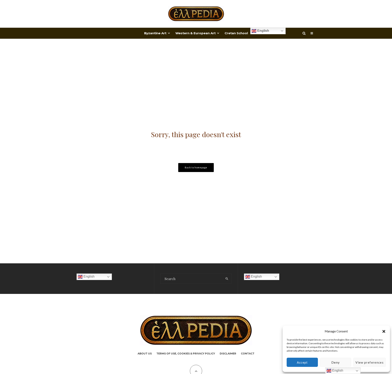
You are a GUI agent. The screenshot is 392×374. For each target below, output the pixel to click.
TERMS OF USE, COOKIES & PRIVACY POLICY (185, 353)
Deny (335, 362)
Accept (302, 362)
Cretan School (236, 33)
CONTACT (247, 353)
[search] (227, 279)
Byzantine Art (155, 33)
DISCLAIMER (228, 353)
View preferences (369, 362)
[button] (384, 331)
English (262, 30)
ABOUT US (145, 353)
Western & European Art (195, 33)
